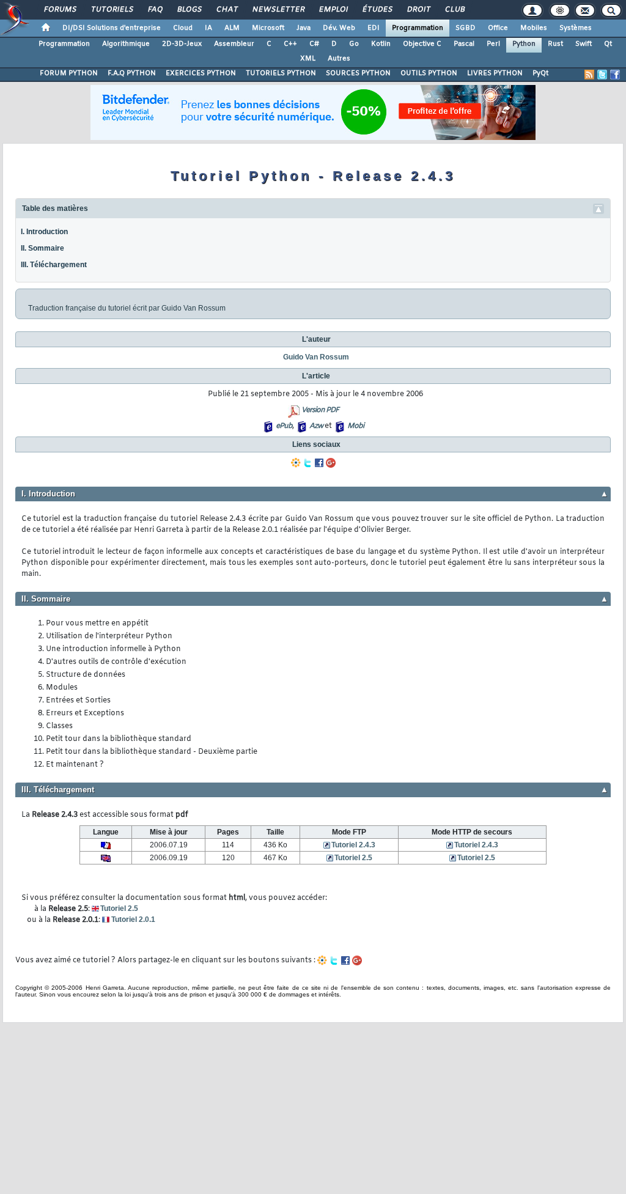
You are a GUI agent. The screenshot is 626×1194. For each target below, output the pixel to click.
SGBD (465, 28)
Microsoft (268, 28)
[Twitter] (307, 463)
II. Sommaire (42, 248)
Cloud (183, 28)
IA (208, 28)
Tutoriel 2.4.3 (353, 845)
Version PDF (320, 410)
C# (314, 44)
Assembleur (234, 44)
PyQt (540, 73)
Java (303, 28)
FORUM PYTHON (69, 73)
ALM (232, 28)
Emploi (332, 10)
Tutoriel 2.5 (353, 857)
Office (498, 28)
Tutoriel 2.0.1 (133, 919)
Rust (555, 44)
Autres (339, 58)
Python (524, 44)
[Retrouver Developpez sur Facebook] (615, 74)
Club (454, 10)
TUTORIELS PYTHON (281, 73)
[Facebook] (319, 463)
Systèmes (575, 28)
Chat (226, 10)
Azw (316, 426)
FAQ (154, 10)
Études (377, 10)
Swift (583, 44)
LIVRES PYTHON (495, 73)
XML (307, 58)
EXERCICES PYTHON (201, 73)
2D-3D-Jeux (182, 44)
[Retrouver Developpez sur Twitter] (602, 74)
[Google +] (331, 463)
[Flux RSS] (589, 74)
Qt (608, 44)
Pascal (464, 44)
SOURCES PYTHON (358, 73)
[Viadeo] (296, 463)
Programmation (417, 28)
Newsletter (278, 10)
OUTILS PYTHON (428, 73)
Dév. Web (339, 28)
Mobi (355, 426)
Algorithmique (126, 44)
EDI (373, 28)
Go (354, 44)
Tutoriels (111, 10)
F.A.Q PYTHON (132, 73)
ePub (284, 426)
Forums (59, 10)
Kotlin (381, 44)
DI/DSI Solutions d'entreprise (111, 28)
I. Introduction (44, 231)
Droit (418, 10)
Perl (493, 44)
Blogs (188, 10)
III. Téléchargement (54, 264)
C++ (290, 44)
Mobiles (533, 28)
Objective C (422, 44)
